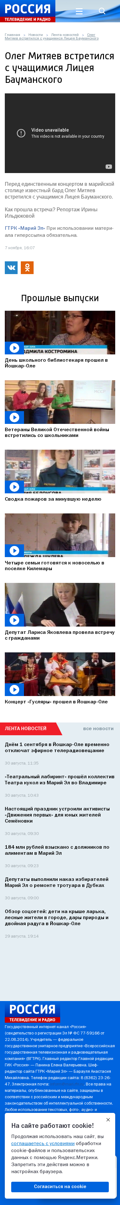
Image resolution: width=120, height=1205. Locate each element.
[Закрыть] (108, 1120)
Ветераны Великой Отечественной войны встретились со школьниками (57, 433)
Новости (35, 35)
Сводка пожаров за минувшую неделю (53, 499)
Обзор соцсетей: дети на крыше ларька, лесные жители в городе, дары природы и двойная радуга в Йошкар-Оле (56, 918)
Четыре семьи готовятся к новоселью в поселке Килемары (54, 566)
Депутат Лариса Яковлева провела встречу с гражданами (60, 635)
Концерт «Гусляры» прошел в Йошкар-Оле (56, 702)
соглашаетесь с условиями (43, 1144)
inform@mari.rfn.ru (67, 1084)
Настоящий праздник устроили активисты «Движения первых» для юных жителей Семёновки (57, 815)
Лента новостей (65, 35)
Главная (12, 35)
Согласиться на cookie (60, 1187)
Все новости (98, 729)
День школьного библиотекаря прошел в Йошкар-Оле (56, 363)
